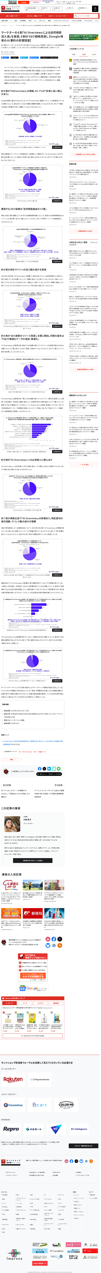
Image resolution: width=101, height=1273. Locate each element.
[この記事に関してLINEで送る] (58, 768)
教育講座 (69, 3)
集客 (49, 21)
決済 (3, 1229)
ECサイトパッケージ (49, 1224)
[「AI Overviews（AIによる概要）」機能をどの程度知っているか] (32, 129)
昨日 (73, 54)
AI (35, 21)
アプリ (60, 1203)
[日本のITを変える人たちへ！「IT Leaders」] (56, 1251)
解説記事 (92, 1195)
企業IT (58, 1)
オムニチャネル (20, 1224)
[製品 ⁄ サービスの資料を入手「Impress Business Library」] (40, 1258)
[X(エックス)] (59, 939)
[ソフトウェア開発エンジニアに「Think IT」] (56, 1245)
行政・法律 (47, 1229)
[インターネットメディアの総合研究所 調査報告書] (90, 1245)
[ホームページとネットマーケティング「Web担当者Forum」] (73, 1245)
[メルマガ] (48, 939)
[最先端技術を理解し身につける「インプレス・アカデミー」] (90, 1258)
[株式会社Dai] (39, 1105)
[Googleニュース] (53, 945)
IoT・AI (67, 1)
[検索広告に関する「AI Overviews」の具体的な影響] (32, 612)
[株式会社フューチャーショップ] (13, 1105)
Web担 (36, 944)
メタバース (42, 21)
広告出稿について (83, 8)
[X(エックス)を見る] (76, 1161)
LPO (45, 1207)
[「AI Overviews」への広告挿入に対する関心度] (32, 491)
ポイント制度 (47, 1210)
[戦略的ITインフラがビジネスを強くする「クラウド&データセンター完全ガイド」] (40, 1245)
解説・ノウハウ (78, 1205)
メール (4, 1203)
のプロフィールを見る (33, 860)
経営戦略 (56, 1003)
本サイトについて (10, 1172)
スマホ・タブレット (21, 1210)
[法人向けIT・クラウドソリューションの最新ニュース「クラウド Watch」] (40, 1251)
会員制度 (18, 1207)
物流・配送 (33, 1219)
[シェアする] (39, 768)
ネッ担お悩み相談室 (31, 8)
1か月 (94, 54)
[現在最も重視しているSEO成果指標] (32, 243)
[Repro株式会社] (11, 1129)
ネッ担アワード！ (44, 8)
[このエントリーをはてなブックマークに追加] (49, 768)
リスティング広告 (76, 21)
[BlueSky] (48, 945)
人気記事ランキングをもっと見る (85, 154)
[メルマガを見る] (66, 1161)
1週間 (84, 54)
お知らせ (76, 1201)
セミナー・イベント (79, 1198)
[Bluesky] (81, 1161)
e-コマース (9, 1003)
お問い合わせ (56, 1172)
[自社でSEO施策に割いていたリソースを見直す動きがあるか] (32, 373)
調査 (59, 1229)
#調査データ (42, 752)
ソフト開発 (62, 1)
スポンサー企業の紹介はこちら (83, 1146)
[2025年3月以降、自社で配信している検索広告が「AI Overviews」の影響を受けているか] (32, 556)
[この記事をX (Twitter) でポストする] (44, 768)
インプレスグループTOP (82, 1175)
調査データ (77, 1208)
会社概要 (55, 1175)
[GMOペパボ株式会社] (66, 1105)
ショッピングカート (62, 1224)
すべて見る (85, 465)
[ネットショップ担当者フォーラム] (10, 1164)
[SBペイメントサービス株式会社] (39, 1079)
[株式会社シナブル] (79, 1129)
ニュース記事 (93, 1198)
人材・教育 (61, 1219)
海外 (15, 21)
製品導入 (48, 2)
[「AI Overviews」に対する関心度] (32, 182)
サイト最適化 (5, 1210)
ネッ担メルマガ (57, 8)
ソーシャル (19, 1203)
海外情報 (23, 21)
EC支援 (73, 3)
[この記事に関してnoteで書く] (54, 769)
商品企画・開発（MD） (48, 1219)
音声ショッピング (48, 1203)
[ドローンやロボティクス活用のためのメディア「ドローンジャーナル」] (73, 1258)
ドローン (64, 3)
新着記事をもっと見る (85, 231)
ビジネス (40, 1003)
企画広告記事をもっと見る (85, 369)
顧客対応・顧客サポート (21, 1219)
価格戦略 (4, 1219)
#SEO (35, 752)
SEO (59, 1199)
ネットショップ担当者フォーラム (10, 9)
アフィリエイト (88, 21)
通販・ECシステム (21, 1229)
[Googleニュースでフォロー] (86, 1161)
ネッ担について (70, 8)
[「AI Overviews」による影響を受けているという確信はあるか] (32, 663)
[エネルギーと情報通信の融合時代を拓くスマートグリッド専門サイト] (73, 1251)
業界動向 (32, 1229)
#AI (20, 752)
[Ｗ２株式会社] (56, 1129)
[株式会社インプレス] (14, 1254)
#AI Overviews (27, 752)
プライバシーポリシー (12, 1175)
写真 (3, 1214)
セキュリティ (5, 1224)
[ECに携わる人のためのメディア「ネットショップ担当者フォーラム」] (90, 1251)
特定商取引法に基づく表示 (37, 1175)
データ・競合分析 (34, 1210)
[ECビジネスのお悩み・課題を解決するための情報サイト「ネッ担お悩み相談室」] (40, 1264)
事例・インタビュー (79, 1211)
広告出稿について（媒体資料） (37, 1172)
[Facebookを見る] (71, 1161)
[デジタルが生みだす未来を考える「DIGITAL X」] (56, 1258)
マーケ (25, 1003)
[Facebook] (53, 939)
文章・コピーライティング (48, 1214)
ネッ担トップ (4, 25)
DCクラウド (72, 1)
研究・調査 (78, 1)
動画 (17, 1214)
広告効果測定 (34, 1214)
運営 (59, 1214)
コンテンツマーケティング (61, 21)
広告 (31, 1203)
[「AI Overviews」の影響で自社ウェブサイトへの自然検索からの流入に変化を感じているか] (32, 307)
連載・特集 (5, 21)
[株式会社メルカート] (34, 1129)
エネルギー (59, 3)
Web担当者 (36, 2)
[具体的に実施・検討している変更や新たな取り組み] (32, 433)
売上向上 (4, 1207)
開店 (31, 1224)
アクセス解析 (61, 1207)
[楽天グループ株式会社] (13, 1079)
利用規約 (78, 1172)
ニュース (12, 25)
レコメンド (61, 1210)
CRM (31, 1207)
